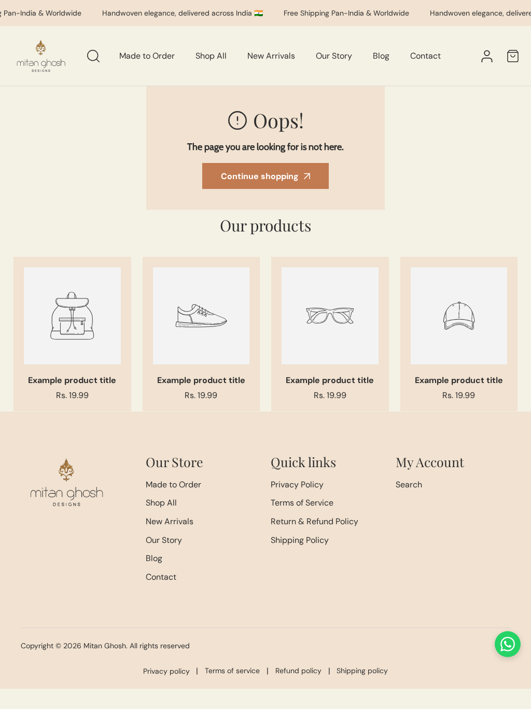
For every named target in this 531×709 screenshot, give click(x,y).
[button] (513, 56)
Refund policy (298, 670)
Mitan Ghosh (104, 645)
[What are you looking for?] (93, 56)
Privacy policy (166, 671)
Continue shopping (260, 176)
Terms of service (232, 670)
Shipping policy (362, 670)
